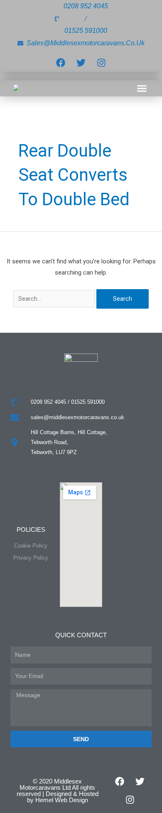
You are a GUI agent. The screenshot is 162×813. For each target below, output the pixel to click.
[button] (142, 88)
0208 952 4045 (86, 6)
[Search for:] (55, 298)
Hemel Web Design (61, 799)
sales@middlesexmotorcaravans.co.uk (86, 43)
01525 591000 (85, 30)
